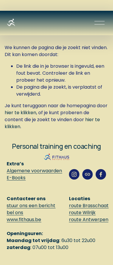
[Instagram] (74, 174)
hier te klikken (20, 112)
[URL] (87, 174)
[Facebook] (101, 174)
